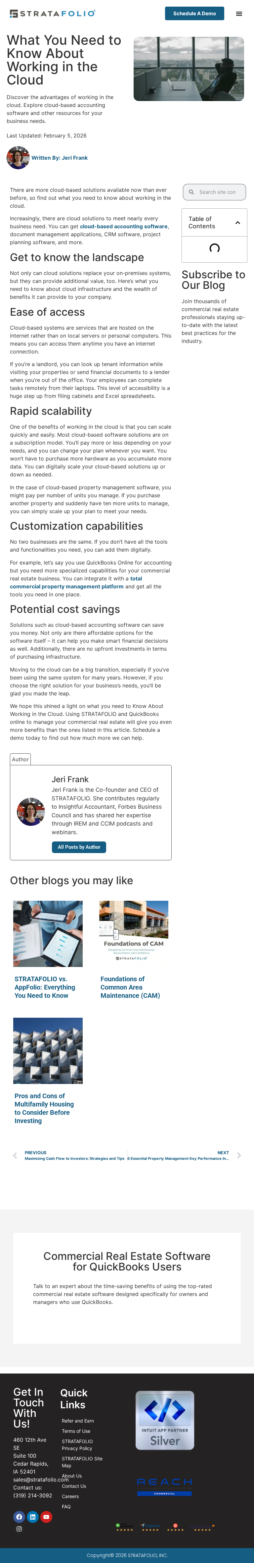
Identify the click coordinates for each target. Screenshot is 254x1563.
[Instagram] (19, 1529)
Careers (70, 1496)
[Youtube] (46, 1517)
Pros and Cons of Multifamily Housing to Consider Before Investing (44, 1108)
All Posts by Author (79, 847)
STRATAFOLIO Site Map (82, 1462)
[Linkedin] (33, 1517)
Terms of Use (76, 1431)
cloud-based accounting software (124, 226)
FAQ (66, 1506)
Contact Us (74, 1486)
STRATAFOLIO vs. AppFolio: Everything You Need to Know (45, 987)
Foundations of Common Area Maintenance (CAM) (130, 987)
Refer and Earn (78, 1421)
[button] (237, 222)
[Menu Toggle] (239, 13)
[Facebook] (19, 1517)
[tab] (20, 759)
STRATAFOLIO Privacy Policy (77, 1444)
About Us (72, 1476)
